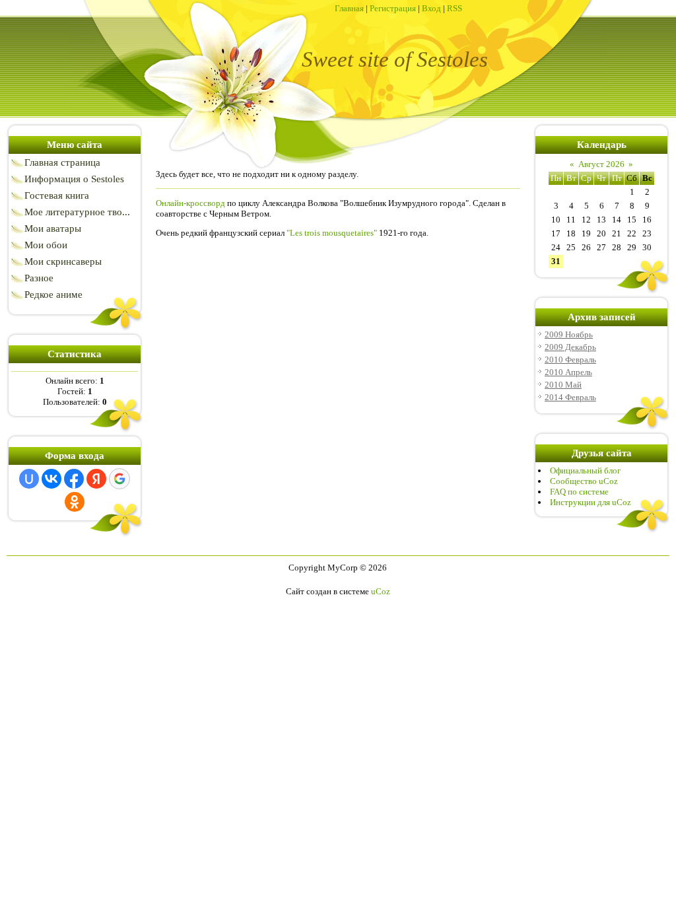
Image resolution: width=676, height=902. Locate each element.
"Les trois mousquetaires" (332, 233)
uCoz (380, 591)
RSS (454, 8)
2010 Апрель (568, 372)
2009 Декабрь (570, 347)
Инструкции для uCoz (590, 502)
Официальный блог (585, 470)
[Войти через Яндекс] (96, 479)
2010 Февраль (570, 359)
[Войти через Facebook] (74, 479)
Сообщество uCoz (584, 481)
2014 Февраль (570, 397)
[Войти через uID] (29, 479)
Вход (431, 8)
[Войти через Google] (119, 478)
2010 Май (563, 385)
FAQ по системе (579, 492)
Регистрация (393, 8)
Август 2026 (601, 164)
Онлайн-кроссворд (190, 203)
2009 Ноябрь (569, 334)
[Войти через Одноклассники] (74, 502)
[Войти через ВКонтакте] (51, 479)
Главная (349, 8)
